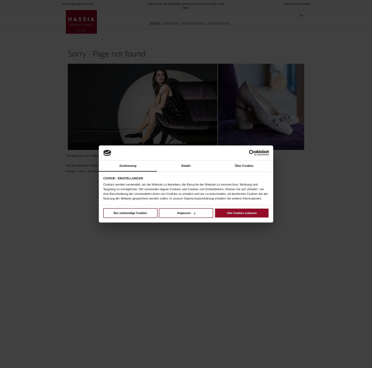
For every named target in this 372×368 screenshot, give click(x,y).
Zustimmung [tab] (128, 165)
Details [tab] (186, 165)
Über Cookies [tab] (244, 165)
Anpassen (184, 213)
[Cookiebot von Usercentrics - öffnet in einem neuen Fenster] (252, 153)
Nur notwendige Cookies (130, 213)
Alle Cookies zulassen (242, 213)
